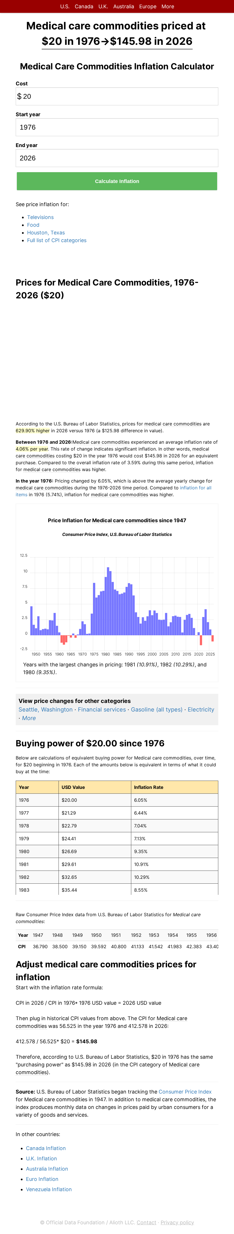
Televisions (40, 217)
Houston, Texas (46, 233)
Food (33, 225)
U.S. (65, 6)
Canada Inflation (46, 1148)
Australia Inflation (47, 1169)
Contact (146, 1222)
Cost (22, 84)
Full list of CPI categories (56, 240)
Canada (84, 6)
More (168, 6)
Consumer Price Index (185, 1092)
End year (26, 145)
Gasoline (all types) (157, 709)
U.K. (103, 6)
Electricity (201, 709)
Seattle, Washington (46, 709)
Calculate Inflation (117, 181)
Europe (147, 6)
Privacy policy (177, 1222)
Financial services (102, 709)
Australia (123, 6)
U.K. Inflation (41, 1158)
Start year (28, 114)
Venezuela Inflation (49, 1189)
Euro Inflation (42, 1179)
